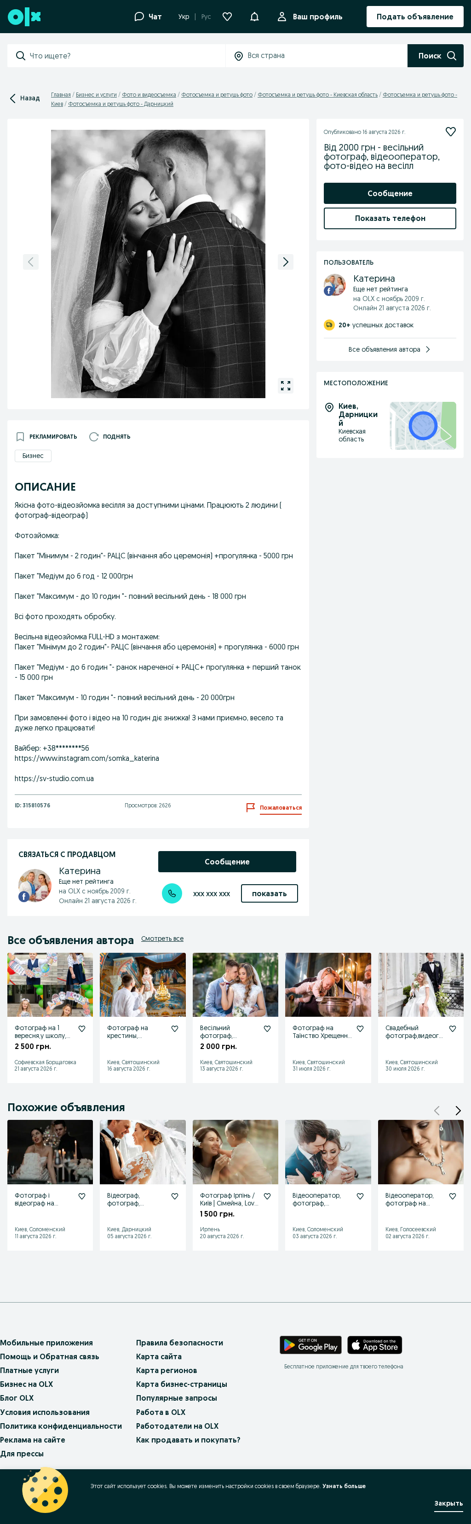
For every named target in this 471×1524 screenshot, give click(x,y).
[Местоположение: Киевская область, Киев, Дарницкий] (423, 426)
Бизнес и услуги (96, 94)
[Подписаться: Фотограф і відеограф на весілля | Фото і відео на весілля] (82, 1196)
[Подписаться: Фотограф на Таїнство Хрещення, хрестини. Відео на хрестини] (360, 1028)
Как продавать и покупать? (188, 1439)
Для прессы (22, 1453)
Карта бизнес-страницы (181, 1384)
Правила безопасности (179, 1342)
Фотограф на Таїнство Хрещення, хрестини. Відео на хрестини (322, 1039)
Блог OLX (17, 1397)
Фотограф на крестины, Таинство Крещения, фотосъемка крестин (127, 1047)
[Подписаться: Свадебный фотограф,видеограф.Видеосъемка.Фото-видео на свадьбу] (452, 1028)
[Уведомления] (254, 16)
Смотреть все (162, 938)
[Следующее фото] (285, 262)
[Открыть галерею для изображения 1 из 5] (285, 386)
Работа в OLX (160, 1412)
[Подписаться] (450, 131)
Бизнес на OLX (26, 1384)
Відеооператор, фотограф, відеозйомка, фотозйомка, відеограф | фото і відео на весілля (320, 1214)
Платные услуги (29, 1370)
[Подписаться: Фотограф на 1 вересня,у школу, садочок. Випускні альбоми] (82, 1028)
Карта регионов (166, 1370)
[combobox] (127, 56)
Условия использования (45, 1412)
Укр (183, 16)
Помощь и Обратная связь (49, 1356)
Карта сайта (159, 1356)
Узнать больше (344, 1486)
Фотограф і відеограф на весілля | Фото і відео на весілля (39, 1207)
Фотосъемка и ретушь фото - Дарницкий (120, 103)
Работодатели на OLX (177, 1426)
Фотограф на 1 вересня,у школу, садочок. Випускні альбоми (42, 1039)
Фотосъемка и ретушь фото (217, 94)
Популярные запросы (176, 1397)
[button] (458, 1110)
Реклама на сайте (32, 1439)
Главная (61, 94)
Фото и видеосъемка (149, 94)
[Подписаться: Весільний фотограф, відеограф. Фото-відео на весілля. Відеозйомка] (267, 1028)
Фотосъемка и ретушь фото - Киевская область (318, 94)
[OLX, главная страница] (23, 16)
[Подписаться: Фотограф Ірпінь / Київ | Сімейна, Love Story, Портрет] (267, 1196)
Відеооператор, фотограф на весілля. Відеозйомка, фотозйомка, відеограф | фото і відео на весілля (413, 1218)
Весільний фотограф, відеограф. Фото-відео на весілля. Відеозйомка (226, 1043)
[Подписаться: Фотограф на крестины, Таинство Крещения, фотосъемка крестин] (174, 1028)
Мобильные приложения (46, 1342)
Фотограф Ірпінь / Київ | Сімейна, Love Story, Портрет (229, 1203)
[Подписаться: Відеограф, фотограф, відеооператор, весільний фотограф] (174, 1196)
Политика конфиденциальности (61, 1426)
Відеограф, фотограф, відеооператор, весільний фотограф (131, 1210)
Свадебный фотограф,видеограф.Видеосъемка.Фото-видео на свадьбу (413, 1043)
